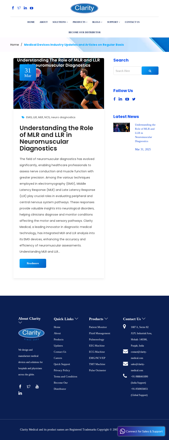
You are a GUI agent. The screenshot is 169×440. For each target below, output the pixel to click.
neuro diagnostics (63, 117)
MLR (40, 117)
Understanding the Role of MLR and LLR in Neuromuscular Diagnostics (56, 138)
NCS (47, 117)
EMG (29, 117)
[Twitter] (19, 8)
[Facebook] (13, 8)
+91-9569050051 (139, 388)
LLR (35, 117)
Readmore (33, 263)
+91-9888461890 (139, 376)
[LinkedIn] (25, 8)
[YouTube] (31, 8)
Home (14, 45)
